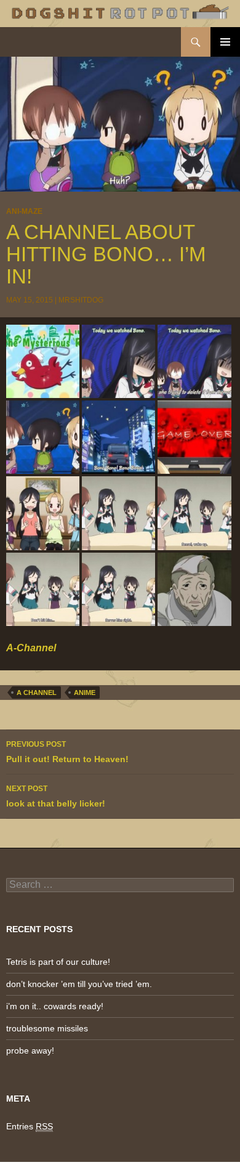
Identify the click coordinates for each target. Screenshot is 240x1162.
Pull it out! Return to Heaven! (67, 752)
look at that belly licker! (55, 796)
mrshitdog (80, 300)
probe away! (30, 1050)
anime (84, 692)
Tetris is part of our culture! (58, 962)
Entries (29, 1126)
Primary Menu (225, 42)
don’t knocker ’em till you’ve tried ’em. (79, 984)
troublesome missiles (47, 1028)
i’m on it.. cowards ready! (54, 1006)
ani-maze (24, 211)
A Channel (37, 692)
